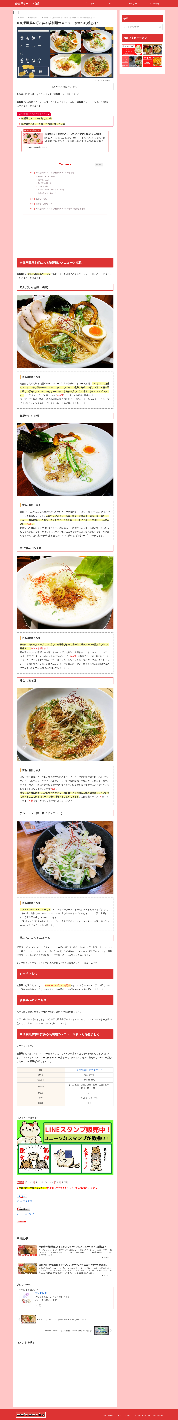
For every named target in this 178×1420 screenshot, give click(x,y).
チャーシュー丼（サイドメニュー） (51, 190)
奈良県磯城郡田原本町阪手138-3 (89, 1070)
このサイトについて (123, 1415)
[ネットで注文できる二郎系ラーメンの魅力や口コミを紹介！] (132, 49)
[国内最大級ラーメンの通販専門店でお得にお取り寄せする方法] (152, 49)
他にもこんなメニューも (47, 193)
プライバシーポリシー (141, 1415)
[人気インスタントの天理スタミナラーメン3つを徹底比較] (152, 61)
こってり (40, 1182)
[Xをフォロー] (36, 1305)
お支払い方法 (41, 199)
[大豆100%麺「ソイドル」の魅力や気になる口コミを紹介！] (132, 61)
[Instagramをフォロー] (40, 1305)
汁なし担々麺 (43, 186)
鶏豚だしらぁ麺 (44, 180)
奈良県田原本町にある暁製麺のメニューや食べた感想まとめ (60, 209)
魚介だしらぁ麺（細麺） (47, 176)
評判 (65, 1182)
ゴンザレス (41, 1293)
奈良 (58, 1182)
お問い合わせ (158, 1415)
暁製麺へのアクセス (44, 204)
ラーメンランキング (25, 1214)
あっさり (31, 1182)
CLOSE (98, 164)
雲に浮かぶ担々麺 (44, 183)
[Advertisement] (65, 237)
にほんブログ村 (24, 1201)
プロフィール (108, 1415)
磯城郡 (21, 1182)
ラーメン (50, 1182)
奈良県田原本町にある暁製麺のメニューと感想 (55, 173)
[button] (160, 26)
